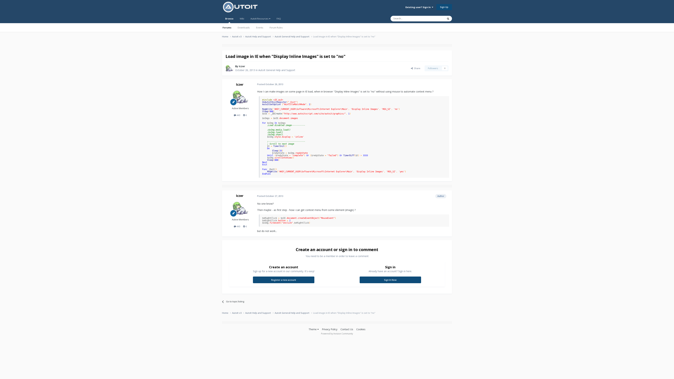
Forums (227, 27)
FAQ (279, 18)
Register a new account (283, 279)
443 (238, 115)
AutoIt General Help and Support (276, 70)
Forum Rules (276, 27)
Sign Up (444, 7)
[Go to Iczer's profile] (229, 68)
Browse (229, 18)
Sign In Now (390, 279)
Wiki (242, 18)
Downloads (244, 27)
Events (259, 27)
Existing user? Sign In (418, 7)
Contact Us (347, 329)
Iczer (242, 66)
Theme (313, 329)
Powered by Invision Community (337, 333)
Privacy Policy (329, 329)
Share (416, 68)
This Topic (434, 18)
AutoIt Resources (259, 18)
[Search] (448, 18)
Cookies (360, 329)
